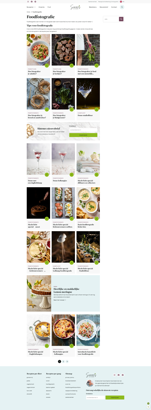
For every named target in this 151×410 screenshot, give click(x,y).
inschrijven (83, 135)
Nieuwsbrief (104, 7)
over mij (67, 384)
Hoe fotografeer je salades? (34, 72)
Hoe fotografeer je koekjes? (59, 72)
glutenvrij (30, 377)
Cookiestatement (70, 381)
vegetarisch (30, 384)
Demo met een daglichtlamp (35, 182)
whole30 (29, 394)
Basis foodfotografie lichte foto (86, 225)
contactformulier (70, 394)
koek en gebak (50, 387)
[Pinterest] (35, 1)
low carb (29, 390)
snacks (48, 397)
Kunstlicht (81, 113)
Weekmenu (93, 7)
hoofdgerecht (50, 384)
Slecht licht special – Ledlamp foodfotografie (62, 269)
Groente (42, 7)
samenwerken (69, 397)
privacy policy (69, 377)
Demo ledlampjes (60, 181)
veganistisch (31, 387)
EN (123, 1)
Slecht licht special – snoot (34, 225)
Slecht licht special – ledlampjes (60, 353)
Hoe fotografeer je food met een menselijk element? (87, 73)
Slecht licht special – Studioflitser (85, 269)
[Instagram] (28, 1)
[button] (122, 7)
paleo (28, 381)
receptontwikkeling (71, 390)
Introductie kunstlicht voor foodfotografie (87, 353)
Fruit (49, 7)
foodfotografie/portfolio (73, 387)
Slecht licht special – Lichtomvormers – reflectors (36, 270)
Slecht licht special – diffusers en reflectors (86, 182)
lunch (48, 381)
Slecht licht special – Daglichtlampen (35, 353)
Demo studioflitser (85, 115)
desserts (49, 390)
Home (28, 12)
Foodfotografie (83, 69)
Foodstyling (32, 69)
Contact (114, 7)
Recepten (30, 7)
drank (48, 394)
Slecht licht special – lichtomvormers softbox (62, 225)
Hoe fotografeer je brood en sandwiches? (37, 116)
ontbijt (48, 377)
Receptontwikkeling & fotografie (108, 1)
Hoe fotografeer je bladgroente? (59, 116)
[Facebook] (31, 1)
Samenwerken (92, 1)
